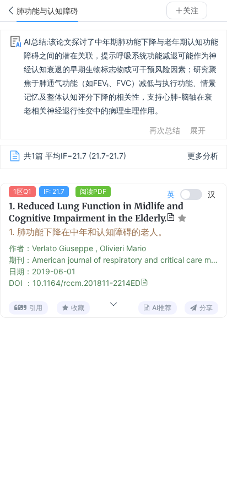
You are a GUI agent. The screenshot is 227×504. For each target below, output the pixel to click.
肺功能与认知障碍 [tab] (47, 11)
